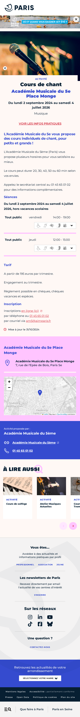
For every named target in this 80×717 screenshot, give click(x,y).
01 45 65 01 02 (39, 316)
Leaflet (45, 414)
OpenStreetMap (62, 414)
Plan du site (68, 697)
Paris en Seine (62, 709)
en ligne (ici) (30, 311)
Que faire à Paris (31, 709)
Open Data (23, 697)
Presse (9, 697)
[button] (40, 393)
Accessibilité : (52, 691)
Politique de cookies (45, 697)
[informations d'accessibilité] (55, 225)
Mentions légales (16, 691)
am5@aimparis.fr (38, 321)
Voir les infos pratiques (40, 123)
